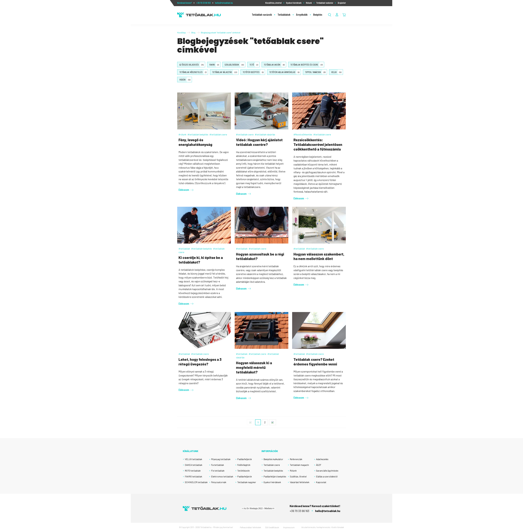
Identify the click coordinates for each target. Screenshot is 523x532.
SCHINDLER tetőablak (196, 482)
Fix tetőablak (217, 470)
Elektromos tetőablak (222, 476)
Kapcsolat (321, 482)
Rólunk (309, 3)
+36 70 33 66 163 (203, 3)
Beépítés (317, 14)
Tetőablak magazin (299, 464)
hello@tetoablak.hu (224, 3)
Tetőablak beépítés (273, 470)
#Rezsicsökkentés (303, 134)
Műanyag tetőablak (220, 459)
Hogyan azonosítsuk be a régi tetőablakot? (260, 256)
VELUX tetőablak (193, 459)
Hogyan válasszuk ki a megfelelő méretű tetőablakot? (254, 367)
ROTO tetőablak (193, 470)
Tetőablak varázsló (262, 14)
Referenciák (296, 459)
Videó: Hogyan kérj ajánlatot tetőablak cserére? (259, 142)
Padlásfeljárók (244, 459)
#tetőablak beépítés (198, 134)
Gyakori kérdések (294, 3)
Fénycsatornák (218, 482)
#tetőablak (184, 248)
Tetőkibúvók (243, 470)
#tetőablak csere (218, 134)
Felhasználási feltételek (250, 527)
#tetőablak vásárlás (265, 134)
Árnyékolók (302, 14)
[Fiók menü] (337, 14)
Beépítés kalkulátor (273, 459)
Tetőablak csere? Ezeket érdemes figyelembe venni (315, 361)
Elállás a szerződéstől (326, 476)
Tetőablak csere (272, 464)
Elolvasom (184, 189)
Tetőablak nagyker (246, 482)
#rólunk (182, 134)
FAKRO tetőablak (193, 476)
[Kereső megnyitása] (329, 14)
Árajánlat (342, 3)
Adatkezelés (322, 459)
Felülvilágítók (243, 464)
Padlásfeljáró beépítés (275, 476)
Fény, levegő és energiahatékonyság (195, 142)
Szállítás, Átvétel (298, 476)
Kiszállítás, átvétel (273, 3)
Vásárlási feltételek (299, 482)
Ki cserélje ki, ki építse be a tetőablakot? (201, 259)
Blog (193, 32)
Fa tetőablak (217, 464)
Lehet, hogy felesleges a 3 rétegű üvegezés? (200, 361)
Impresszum (289, 527)
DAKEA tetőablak (193, 464)
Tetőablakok (284, 14)
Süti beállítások (272, 527)
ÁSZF (318, 464)
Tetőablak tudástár (324, 3)
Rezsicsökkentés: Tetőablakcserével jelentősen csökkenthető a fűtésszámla (318, 144)
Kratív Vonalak (337, 527)
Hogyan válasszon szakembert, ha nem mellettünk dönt (319, 256)
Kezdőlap (181, 32)
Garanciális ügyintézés (327, 470)
